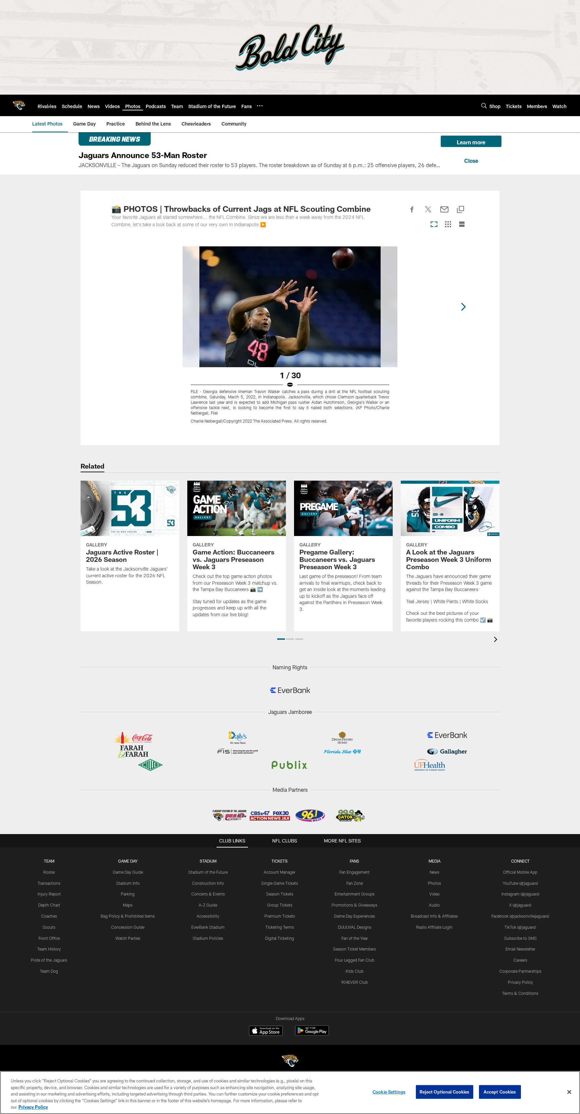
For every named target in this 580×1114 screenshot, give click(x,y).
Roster (49, 872)
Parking (128, 893)
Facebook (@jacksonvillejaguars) (520, 916)
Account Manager (279, 872)
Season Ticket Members (354, 949)
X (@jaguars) (520, 905)
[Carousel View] (434, 224)
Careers (520, 960)
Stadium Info (128, 883)
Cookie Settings (389, 1092)
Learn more (471, 142)
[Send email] (444, 213)
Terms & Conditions (520, 993)
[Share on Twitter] (428, 213)
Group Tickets (279, 905)
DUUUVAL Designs (354, 927)
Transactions (49, 883)
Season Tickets (279, 893)
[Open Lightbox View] (290, 339)
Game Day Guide (128, 872)
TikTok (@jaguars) (520, 927)
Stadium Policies (208, 938)
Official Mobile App (520, 872)
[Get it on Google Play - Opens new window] (312, 1034)
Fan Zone (354, 883)
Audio (434, 905)
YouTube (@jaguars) (520, 883)
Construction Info (208, 883)
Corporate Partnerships (520, 971)
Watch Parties (127, 938)
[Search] (484, 105)
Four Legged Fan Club (354, 960)
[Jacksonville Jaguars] (290, 1061)
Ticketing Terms (279, 927)
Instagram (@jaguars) (520, 893)
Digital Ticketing (279, 938)
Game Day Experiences (354, 916)
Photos (434, 883)
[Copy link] (460, 210)
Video (434, 893)
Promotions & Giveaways (354, 905)
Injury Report (49, 893)
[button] (281, 639)
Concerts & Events (208, 893)
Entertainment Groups (355, 893)
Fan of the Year (354, 938)
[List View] (462, 224)
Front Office (49, 938)
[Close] (471, 159)
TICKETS (280, 861)
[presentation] (496, 640)
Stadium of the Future (208, 872)
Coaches (49, 916)
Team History (49, 949)
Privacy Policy (520, 982)
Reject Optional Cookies (445, 1092)
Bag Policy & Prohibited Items (128, 916)
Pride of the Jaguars (49, 960)
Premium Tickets (279, 916)
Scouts (49, 927)
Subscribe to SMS (520, 938)
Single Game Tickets (279, 883)
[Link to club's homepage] (19, 105)
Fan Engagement (354, 872)
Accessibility (208, 916)
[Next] (463, 307)
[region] (290, 1092)
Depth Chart (49, 905)
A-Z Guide (208, 905)
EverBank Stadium (208, 927)
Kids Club (355, 971)
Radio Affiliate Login (434, 927)
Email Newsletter (520, 949)
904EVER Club (354, 982)
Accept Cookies (500, 1092)
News (434, 872)
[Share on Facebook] (412, 213)
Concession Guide (127, 927)
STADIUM (208, 861)
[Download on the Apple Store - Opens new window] (266, 1031)
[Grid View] (448, 224)
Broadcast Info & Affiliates (434, 916)
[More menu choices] (259, 105)
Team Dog (49, 971)
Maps (128, 905)
